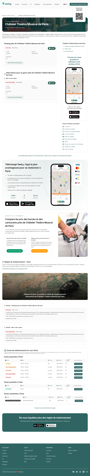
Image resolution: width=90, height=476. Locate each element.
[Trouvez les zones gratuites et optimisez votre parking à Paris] (74, 85)
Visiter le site (67, 48)
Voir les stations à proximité (39, 250)
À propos (48, 450)
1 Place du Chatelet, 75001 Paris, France (15, 27)
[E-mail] (87, 472)
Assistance (5, 461)
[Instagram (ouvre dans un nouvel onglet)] (80, 472)
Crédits (70, 453)
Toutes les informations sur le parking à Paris (14, 268)
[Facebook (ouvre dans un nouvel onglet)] (73, 472)
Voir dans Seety (78, 363)
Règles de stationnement (8, 15)
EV (3, 459)
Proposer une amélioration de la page (45, 408)
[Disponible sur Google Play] (74, 112)
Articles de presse (51, 456)
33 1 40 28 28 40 (68, 51)
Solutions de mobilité (29, 459)
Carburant (5, 456)
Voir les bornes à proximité (14, 250)
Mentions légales (72, 450)
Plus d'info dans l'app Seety (15, 62)
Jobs (47, 453)
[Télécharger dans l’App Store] (74, 117)
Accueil (4, 450)
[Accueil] (6, 4)
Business (4, 464)
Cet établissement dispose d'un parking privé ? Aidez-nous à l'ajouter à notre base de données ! (45, 155)
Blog (25, 461)
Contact (48, 461)
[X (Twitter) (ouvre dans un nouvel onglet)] (77, 472)
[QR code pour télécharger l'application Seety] (79, 16)
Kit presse (48, 459)
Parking (4, 453)
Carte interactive (28, 450)
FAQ (25, 453)
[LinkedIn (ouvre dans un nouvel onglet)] (83, 472)
